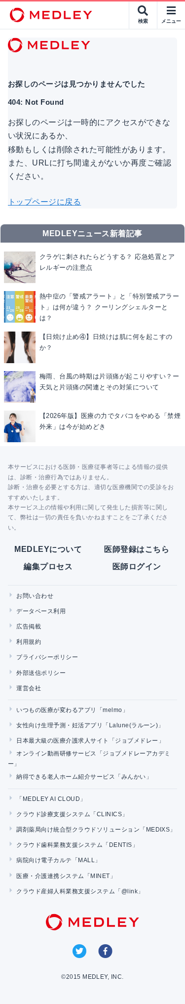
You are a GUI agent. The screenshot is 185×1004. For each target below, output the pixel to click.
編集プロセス (48, 566)
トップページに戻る (44, 202)
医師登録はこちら (136, 549)
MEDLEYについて (48, 549)
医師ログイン (136, 566)
